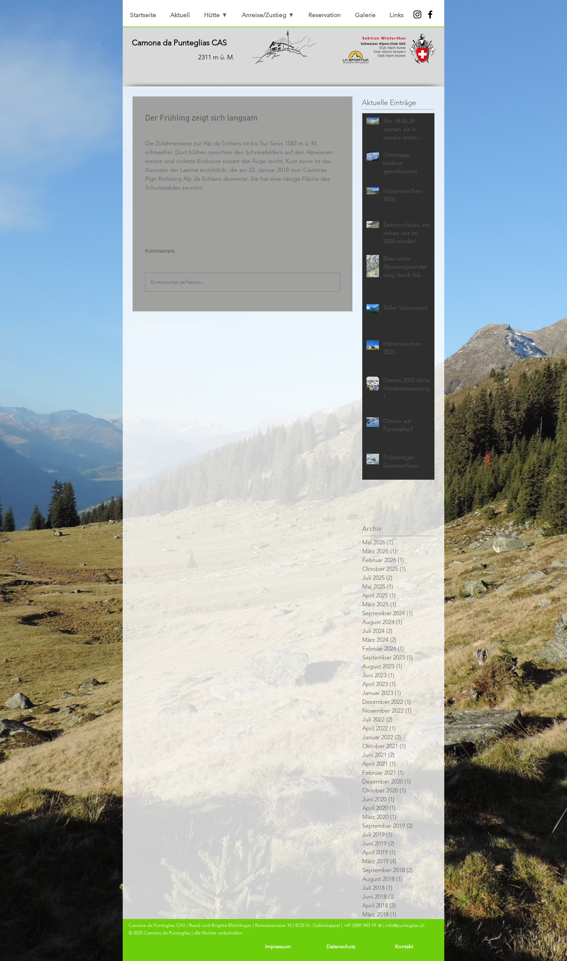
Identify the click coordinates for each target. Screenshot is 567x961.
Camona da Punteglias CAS (179, 42)
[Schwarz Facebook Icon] (430, 14)
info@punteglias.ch (405, 925)
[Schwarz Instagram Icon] (417, 14)
